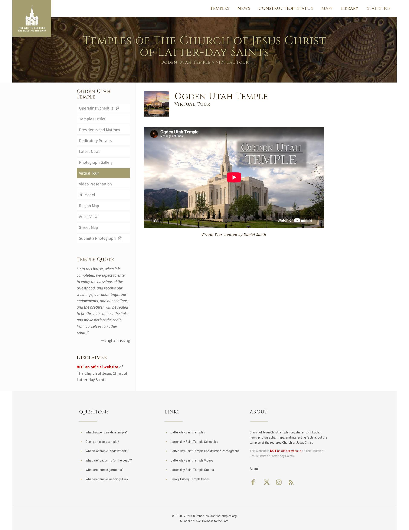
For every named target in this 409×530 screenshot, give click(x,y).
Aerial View (88, 216)
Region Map (89, 205)
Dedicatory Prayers (95, 140)
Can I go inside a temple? (102, 441)
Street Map (88, 227)
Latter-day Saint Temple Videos (192, 460)
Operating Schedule (96, 108)
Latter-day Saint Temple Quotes (192, 470)
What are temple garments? (104, 470)
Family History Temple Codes (190, 479)
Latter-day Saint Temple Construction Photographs (205, 451)
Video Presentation (95, 184)
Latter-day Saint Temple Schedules (194, 441)
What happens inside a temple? (107, 432)
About (254, 468)
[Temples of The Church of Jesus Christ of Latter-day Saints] (31, 18)
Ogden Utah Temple (185, 62)
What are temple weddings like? (107, 479)
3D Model (87, 194)
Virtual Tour (89, 173)
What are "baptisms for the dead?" (109, 460)
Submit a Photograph (98, 238)
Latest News (89, 151)
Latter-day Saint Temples (188, 432)
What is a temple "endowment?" (107, 451)
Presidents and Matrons (99, 129)
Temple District (92, 118)
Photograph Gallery (96, 162)
